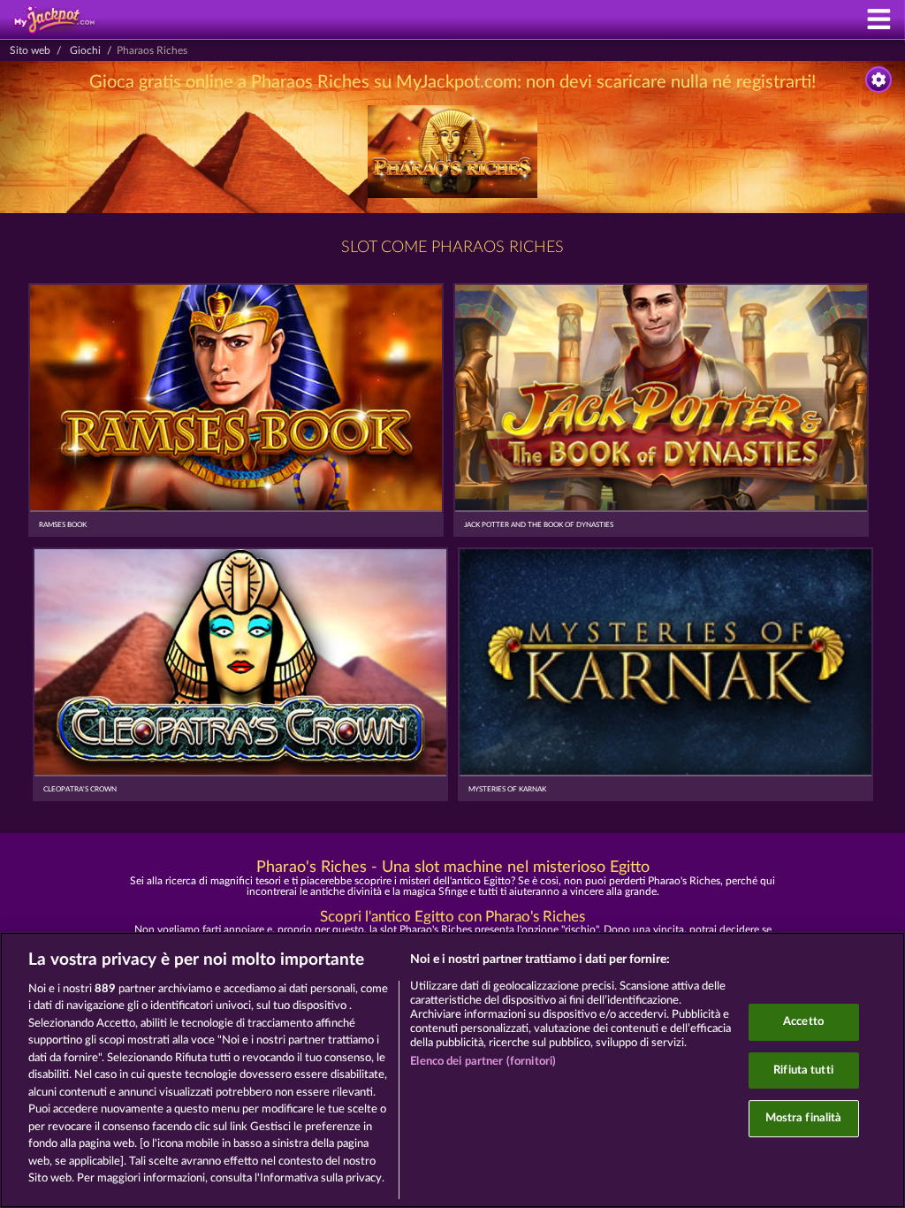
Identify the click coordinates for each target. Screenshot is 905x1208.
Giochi (85, 50)
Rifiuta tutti (803, 1070)
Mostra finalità (803, 1118)
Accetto (803, 1022)
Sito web (30, 50)
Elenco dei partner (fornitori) (483, 1061)
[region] (452, 1070)
